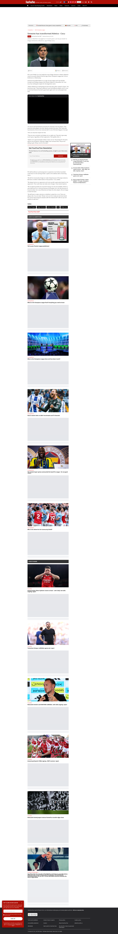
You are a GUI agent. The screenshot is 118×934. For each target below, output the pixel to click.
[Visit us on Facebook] (64, 2)
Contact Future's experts (49, 920)
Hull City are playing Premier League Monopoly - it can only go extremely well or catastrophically (81, 162)
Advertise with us (78, 923)
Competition (30, 30)
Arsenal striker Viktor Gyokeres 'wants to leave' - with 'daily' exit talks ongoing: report (81, 169)
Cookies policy (78, 920)
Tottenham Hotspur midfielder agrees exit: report (81, 175)
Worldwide (30, 926)
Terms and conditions (33, 920)
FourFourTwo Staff (37, 36)
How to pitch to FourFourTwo (50, 926)
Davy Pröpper (31, 207)
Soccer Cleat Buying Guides (38, 5)
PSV (58, 207)
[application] (48, 109)
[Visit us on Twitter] (66, 2)
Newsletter (49, 5)
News (56, 5)
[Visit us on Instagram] (71, 2)
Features (67, 5)
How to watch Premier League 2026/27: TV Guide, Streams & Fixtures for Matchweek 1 (81, 181)
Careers (45, 923)
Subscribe (79, 2)
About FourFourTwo (63, 923)
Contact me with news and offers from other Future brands (13, 915)
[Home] (28, 5)
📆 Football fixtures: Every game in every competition (48, 25)
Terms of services (46, 159)
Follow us (58, 70)
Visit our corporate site (78, 910)
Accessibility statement (33, 923)
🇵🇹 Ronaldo (68, 25)
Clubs (79, 5)
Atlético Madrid (51, 207)
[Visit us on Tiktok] (75, 2)
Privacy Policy (17, 923)
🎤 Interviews (85, 25)
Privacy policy (62, 920)
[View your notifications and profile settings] (88, 2)
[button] (91, 2)
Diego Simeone (41, 207)
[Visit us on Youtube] (68, 2)
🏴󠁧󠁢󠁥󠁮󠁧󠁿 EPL (76, 25)
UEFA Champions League (40, 30)
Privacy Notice (35, 161)
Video (61, 5)
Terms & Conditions (11, 924)
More (84, 5)
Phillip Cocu (64, 207)
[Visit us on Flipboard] (73, 2)
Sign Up (13, 918)
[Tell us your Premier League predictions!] (80, 152)
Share (31, 70)
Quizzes (73, 5)
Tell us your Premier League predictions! (80, 155)
